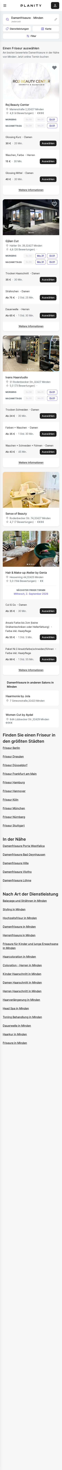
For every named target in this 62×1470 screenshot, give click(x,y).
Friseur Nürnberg (14, 817)
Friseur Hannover (14, 791)
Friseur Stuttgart (14, 825)
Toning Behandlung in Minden (22, 1017)
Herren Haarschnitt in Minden (22, 991)
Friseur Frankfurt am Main (20, 773)
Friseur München (14, 808)
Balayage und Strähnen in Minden (25, 900)
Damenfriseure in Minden (19, 926)
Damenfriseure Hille (16, 863)
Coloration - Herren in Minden (22, 965)
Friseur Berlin (11, 748)
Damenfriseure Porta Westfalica (24, 846)
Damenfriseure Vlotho (17, 871)
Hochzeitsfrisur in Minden (20, 918)
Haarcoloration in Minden (19, 956)
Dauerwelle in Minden (17, 1025)
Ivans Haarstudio (17, 377)
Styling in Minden (14, 909)
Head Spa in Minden (16, 1008)
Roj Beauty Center (17, 104)
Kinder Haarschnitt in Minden (22, 974)
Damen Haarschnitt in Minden (22, 982)
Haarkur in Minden (15, 1034)
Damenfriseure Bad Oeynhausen (24, 854)
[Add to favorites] (54, 68)
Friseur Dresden (13, 756)
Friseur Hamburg (14, 782)
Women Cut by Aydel (19, 714)
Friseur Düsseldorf (15, 765)
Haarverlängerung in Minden (21, 999)
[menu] (5, 5)
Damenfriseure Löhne (17, 880)
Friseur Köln (10, 799)
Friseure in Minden (15, 1043)
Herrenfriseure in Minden (19, 935)
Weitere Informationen (31, 189)
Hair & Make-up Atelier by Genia (26, 572)
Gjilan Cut (12, 241)
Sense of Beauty (16, 513)
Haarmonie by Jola (18, 696)
